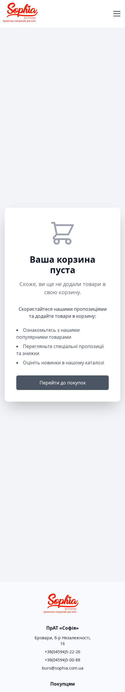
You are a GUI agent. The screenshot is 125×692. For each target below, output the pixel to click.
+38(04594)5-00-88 (62, 660)
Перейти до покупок (63, 382)
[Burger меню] (116, 14)
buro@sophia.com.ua (62, 668)
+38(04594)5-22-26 (62, 651)
